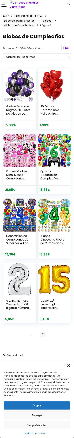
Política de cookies (35, 433)
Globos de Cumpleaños (19, 25)
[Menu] (4, 5)
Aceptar (37, 405)
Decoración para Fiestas (19, 21)
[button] (68, 365)
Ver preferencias (37, 425)
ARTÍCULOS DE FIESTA (29, 16)
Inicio (6, 16)
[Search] (68, 5)
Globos (47, 21)
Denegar (37, 415)
